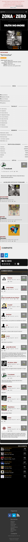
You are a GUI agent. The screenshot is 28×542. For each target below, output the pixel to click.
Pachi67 (10, 305)
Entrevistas (13, 524)
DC (7, 325)
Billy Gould (10, 63)
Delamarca (2, 150)
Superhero (3, 102)
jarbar (9, 397)
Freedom (3, 218)
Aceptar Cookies (13, 7)
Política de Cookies (14, 539)
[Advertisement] (14, 75)
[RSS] (17, 515)
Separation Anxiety (5, 96)
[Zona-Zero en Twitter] (14, 515)
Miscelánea (13, 530)
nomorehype (10, 287)
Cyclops (10, 278)
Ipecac (19, 61)
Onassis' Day (3, 152)
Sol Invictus (4, 198)
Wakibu (10, 386)
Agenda (12, 528)
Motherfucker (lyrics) (5, 100)
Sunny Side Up (4, 94)
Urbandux (2, 146)
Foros (12, 531)
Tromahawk (11, 374)
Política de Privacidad (14, 538)
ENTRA (3, 11)
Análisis (12, 522)
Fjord (1, 156)
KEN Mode (3, 236)
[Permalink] (0, 201)
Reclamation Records (12, 61)
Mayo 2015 (10, 60)
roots (9, 427)
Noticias (13, 521)
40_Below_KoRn (12, 362)
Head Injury (2, 148)
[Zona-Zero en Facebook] (10, 515)
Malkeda (2, 154)
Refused (2, 216)
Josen (8, 336)
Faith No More (4, 197)
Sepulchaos (11, 407)
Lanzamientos (14, 527)
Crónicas (13, 525)
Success (3, 238)
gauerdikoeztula (11, 347)
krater (9, 417)
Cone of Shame (4, 98)
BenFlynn (8, 314)
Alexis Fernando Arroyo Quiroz (10, 297)
